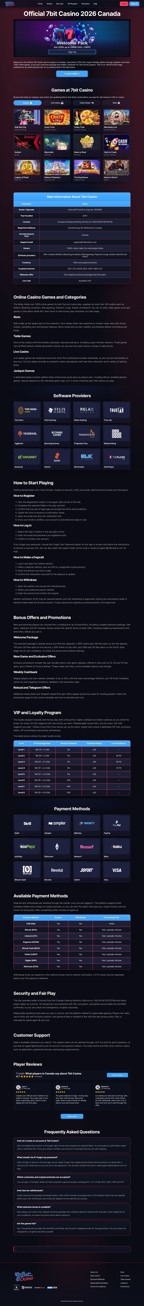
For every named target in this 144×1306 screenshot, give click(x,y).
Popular (26, 103)
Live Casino (55, 103)
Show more (72, 1116)
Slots (115, 103)
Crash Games (85, 103)
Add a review (117, 1075)
